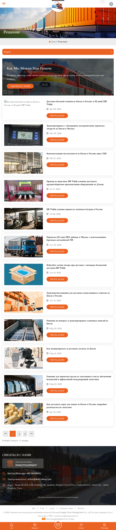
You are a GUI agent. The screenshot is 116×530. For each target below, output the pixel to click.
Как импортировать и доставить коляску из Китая (71, 348)
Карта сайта (42, 516)
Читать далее (57, 115)
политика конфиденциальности (65, 516)
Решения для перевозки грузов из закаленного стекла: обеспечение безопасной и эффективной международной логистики (79, 378)
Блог (110, 512)
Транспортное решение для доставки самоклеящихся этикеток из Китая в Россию (78, 294)
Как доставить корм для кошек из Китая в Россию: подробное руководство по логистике (77, 405)
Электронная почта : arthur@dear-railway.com (29, 479)
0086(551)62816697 (26, 465)
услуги (52, 508)
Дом (53, 41)
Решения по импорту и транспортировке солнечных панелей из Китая (77, 322)
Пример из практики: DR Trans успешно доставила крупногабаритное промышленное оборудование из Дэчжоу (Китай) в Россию (75, 183)
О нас (42, 508)
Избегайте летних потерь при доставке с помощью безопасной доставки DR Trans (76, 266)
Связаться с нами (66, 508)
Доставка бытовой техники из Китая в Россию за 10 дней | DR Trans (77, 103)
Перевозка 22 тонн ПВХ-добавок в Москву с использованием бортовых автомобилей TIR (76, 238)
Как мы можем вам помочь (29, 68)
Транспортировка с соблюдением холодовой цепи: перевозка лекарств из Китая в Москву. (76, 127)
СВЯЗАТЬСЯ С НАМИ (20, 86)
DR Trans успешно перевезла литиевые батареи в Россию (75, 209)
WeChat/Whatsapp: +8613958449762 (24, 473)
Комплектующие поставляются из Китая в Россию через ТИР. (77, 153)
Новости (81, 508)
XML (50, 516)
